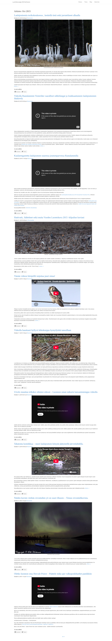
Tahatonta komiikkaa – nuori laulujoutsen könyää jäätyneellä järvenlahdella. (48, 444)
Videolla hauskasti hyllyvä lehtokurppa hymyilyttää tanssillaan (42, 330)
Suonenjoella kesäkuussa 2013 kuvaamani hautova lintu (75, 194)
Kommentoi (30, 18)
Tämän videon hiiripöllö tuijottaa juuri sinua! (34, 276)
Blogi (91, 2)
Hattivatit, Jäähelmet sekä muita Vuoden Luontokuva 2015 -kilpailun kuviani (49, 217)
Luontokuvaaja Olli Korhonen (21, 2)
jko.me (63, 636)
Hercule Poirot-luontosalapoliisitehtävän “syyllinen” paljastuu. (38, 624)
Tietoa (85, 2)
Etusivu (80, 2)
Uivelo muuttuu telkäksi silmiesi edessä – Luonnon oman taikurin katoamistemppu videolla (55, 392)
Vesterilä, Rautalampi (31, 207)
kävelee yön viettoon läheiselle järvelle (31, 144)
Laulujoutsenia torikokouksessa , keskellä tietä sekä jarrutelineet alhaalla (47, 15)
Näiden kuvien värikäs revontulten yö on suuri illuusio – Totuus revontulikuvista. (51, 498)
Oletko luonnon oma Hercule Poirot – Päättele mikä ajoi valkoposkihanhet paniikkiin (53, 573)
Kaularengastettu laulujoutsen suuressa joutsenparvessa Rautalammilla (46, 155)
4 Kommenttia (30, 220)
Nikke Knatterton (53, 606)
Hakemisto (96, 2)
